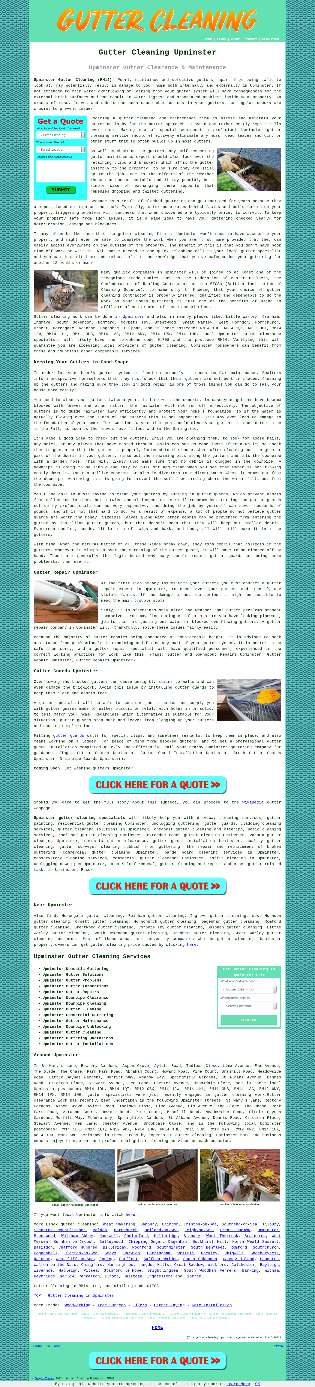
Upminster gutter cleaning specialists (79, 818)
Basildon (43, 1247)
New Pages (53, 1346)
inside (231, 97)
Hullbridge (166, 1236)
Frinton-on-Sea (200, 1224)
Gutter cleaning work (58, 317)
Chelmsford (136, 1236)
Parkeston (89, 1276)
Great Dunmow (235, 1230)
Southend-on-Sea (239, 1224)
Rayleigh (269, 1265)
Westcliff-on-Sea (75, 1259)
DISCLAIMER (270, 39)
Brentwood (44, 1236)
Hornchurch (126, 1230)
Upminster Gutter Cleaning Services (92, 956)
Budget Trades (44, 1378)
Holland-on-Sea (161, 1230)
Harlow (67, 1276)
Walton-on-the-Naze (55, 1265)
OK (257, 1384)
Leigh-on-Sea (198, 1230)
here (191, 945)
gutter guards (68, 736)
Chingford (91, 1265)
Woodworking (77, 1305)
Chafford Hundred (77, 1247)
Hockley (209, 1253)
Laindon (170, 1224)
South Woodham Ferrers (210, 1270)
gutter (125, 234)
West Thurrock (222, 1236)
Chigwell (234, 1253)
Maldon (100, 1230)
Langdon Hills (153, 1265)
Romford (239, 1247)
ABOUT (235, 39)
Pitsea (91, 1270)
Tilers (140, 1305)
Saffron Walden (160, 1259)
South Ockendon (200, 1259)
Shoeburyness (264, 1253)
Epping (106, 1259)
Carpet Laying (169, 1305)
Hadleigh (68, 1270)
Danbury (148, 1224)
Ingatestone (160, 1276)
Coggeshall (45, 1253)
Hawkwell (108, 1236)
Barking (250, 1270)
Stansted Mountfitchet (60, 1230)
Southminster (171, 1247)
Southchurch (266, 1247)
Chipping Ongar (145, 1242)
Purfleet (128, 1259)
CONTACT (251, 39)
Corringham (159, 1253)
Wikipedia (253, 802)
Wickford (217, 1265)
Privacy (278, 1346)
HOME (208, 39)
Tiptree (193, 1276)
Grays (110, 1253)
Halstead (132, 1276)
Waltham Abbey (77, 1236)
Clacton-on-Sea (81, 1253)
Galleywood (111, 1242)
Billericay (114, 1247)
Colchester (243, 1265)
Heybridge (44, 1276)
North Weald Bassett (255, 1242)
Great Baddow (188, 1265)
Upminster (133, 317)
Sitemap (37, 1346)
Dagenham (177, 1242)
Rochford (141, 1247)
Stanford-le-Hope (122, 1270)
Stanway (192, 1236)
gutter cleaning (168, 345)
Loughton (269, 1259)
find (51, 916)
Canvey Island (238, 1259)
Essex (87, 870)
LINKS (221, 39)
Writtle (185, 1253)
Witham (272, 1270)
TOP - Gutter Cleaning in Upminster (74, 1295)
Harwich (131, 1253)
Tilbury (270, 1224)
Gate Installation (212, 1305)
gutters (156, 151)
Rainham (42, 1259)
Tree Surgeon (112, 1305)
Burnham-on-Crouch (74, 1242)
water (154, 207)
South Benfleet (208, 1247)
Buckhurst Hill (209, 1242)
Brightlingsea (162, 1270)
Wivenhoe (43, 1270)
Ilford (112, 1276)
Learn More (238, 1384)
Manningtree (120, 1265)
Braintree (255, 1236)
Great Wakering (118, 1224)
